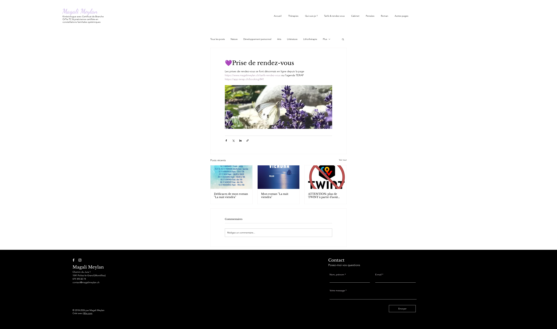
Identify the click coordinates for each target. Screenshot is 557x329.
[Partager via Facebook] (226, 140)
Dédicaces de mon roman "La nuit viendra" (231, 195)
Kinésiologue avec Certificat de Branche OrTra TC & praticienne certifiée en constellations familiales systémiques (83, 19)
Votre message (337, 290)
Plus (325, 39)
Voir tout (343, 160)
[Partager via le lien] (247, 140)
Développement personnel (257, 39)
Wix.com (87, 313)
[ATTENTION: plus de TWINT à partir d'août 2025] (326, 177)
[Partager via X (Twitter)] (233, 140)
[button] (293, 15)
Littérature (292, 39)
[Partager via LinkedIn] (240, 140)
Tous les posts (217, 39)
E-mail (378, 274)
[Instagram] (80, 260)
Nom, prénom (337, 274)
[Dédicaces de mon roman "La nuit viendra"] (231, 177)
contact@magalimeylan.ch (86, 282)
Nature (234, 39)
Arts (279, 39)
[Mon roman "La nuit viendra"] (279, 177)
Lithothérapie (310, 39)
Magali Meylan (80, 11)
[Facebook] (74, 260)
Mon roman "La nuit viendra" (274, 195)
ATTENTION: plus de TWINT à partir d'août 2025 (323, 195)
